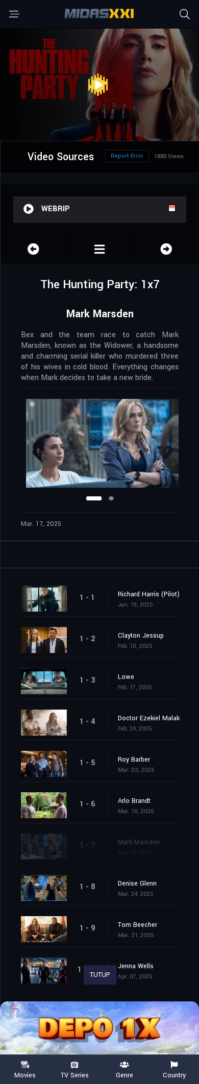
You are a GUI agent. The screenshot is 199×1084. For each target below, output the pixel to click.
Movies (25, 1075)
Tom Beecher (137, 924)
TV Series (75, 1075)
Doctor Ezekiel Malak (149, 718)
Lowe (126, 677)
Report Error (127, 156)
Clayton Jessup (141, 635)
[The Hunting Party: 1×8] (166, 249)
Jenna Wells (136, 966)
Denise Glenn (137, 883)
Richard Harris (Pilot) (149, 594)
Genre (124, 1075)
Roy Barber (134, 759)
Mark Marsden (139, 842)
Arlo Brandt (134, 800)
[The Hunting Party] (100, 249)
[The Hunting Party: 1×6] (33, 249)
